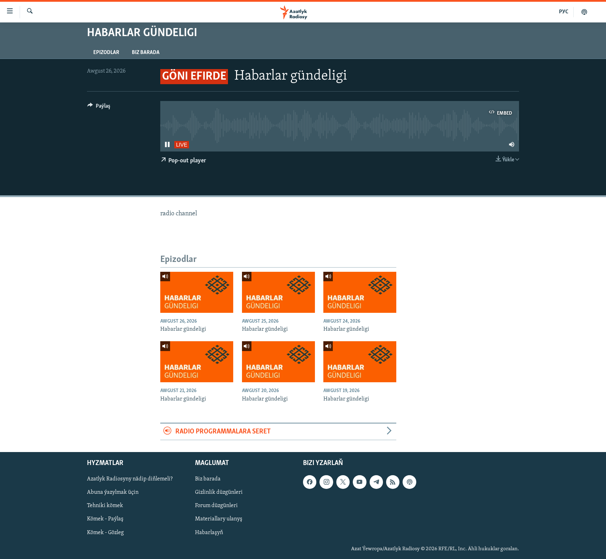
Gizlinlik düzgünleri (219, 493)
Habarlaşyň (209, 533)
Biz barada (146, 52)
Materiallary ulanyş (218, 519)
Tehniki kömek (105, 506)
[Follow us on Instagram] (326, 482)
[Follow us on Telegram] (376, 482)
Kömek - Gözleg (105, 533)
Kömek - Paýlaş (105, 519)
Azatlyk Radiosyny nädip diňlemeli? (130, 479)
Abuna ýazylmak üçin (113, 493)
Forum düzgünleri (216, 506)
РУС (563, 12)
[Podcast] (409, 482)
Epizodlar (106, 52)
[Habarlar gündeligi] (196, 292)
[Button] (98, 107)
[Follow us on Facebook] (309, 482)
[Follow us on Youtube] (359, 482)
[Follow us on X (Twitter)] (343, 482)
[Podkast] (584, 12)
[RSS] (392, 482)
